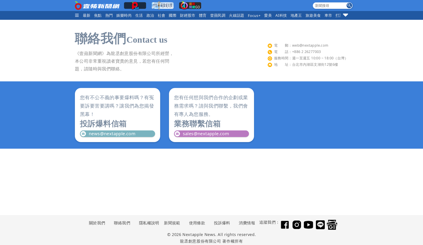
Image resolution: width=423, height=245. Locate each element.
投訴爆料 (222, 222)
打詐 (339, 15)
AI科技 (281, 15)
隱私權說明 (147, 222)
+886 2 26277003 (306, 51)
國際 (172, 15)
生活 (139, 15)
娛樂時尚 (124, 15)
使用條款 (197, 222)
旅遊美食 (313, 15)
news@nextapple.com (112, 134)
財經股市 (187, 15)
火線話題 (236, 15)
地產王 (296, 15)
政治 (150, 15)
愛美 (268, 15)
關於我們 (97, 222)
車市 (328, 15)
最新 (87, 15)
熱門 (109, 15)
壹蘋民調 (218, 15)
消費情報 (247, 222)
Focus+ (254, 15)
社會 (161, 15)
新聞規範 (172, 222)
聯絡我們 (122, 222)
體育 (203, 15)
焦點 (98, 15)
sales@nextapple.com (206, 134)
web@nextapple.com (310, 45)
